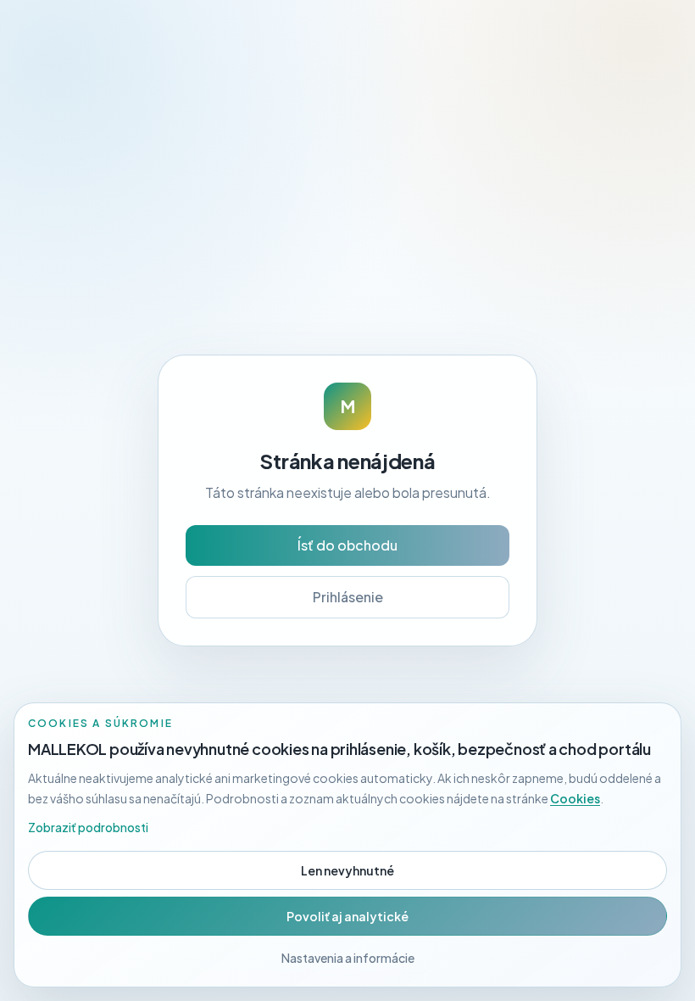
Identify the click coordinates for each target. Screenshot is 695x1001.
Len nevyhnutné (347, 870)
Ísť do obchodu (347, 545)
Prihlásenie (348, 597)
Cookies (575, 798)
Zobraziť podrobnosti (88, 827)
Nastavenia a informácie (347, 957)
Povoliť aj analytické (347, 916)
